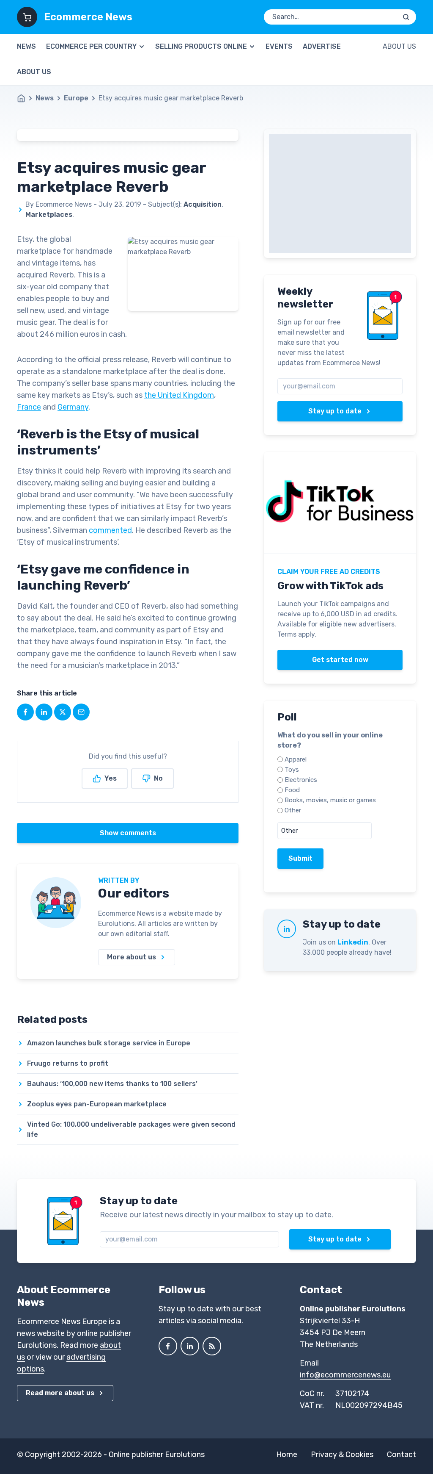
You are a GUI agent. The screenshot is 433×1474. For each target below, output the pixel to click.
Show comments (128, 833)
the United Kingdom (179, 395)
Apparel (296, 759)
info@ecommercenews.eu (345, 1375)
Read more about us (60, 1393)
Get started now (340, 660)
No (158, 778)
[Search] (406, 17)
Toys (292, 769)
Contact (401, 1454)
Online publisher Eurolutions (157, 1454)
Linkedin (352, 942)
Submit (300, 858)
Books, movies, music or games (330, 800)
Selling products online (201, 46)
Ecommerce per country (91, 46)
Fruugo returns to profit (67, 1063)
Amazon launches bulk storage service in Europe (108, 1043)
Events (279, 46)
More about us (131, 957)
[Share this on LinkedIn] (44, 712)
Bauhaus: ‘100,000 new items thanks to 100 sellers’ (112, 1084)
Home (286, 1454)
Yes (110, 778)
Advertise (322, 46)
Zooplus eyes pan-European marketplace (97, 1104)
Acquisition (203, 204)
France (29, 407)
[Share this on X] (62, 712)
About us (34, 72)
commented (110, 530)
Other (293, 810)
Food (292, 790)
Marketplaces (48, 215)
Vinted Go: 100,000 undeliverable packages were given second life (131, 1129)
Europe (76, 98)
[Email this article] (81, 712)
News (26, 46)
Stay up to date (335, 411)
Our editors (133, 893)
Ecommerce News (88, 17)
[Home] (25, 98)
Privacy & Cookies (342, 1454)
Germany (73, 407)
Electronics (301, 780)
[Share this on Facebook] (25, 712)
